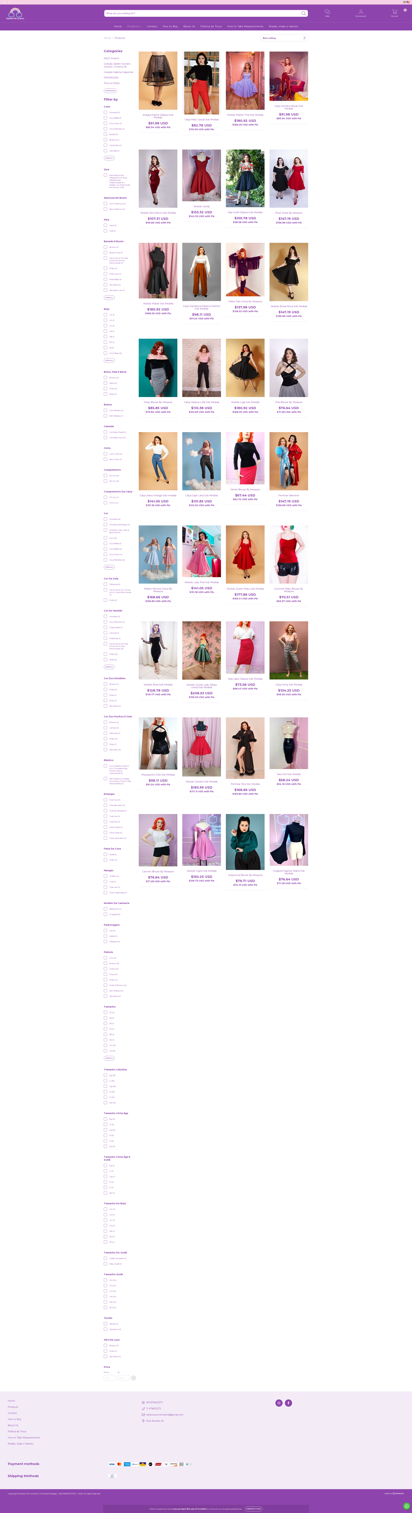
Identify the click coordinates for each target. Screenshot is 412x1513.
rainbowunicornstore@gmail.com (164, 1414)
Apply (133, 1378)
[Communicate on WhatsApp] (406, 1506)
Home (118, 26)
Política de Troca (211, 26)
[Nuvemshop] (394, 1494)
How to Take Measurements (245, 26)
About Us (189, 26)
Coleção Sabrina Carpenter (119, 72)
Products (133, 26)
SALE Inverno (111, 58)
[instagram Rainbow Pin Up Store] (4, 2)
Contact (152, 26)
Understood (253, 1509)
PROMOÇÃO (111, 77)
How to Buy (170, 26)
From (106, 1372)
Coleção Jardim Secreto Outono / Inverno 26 (117, 65)
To (118, 1372)
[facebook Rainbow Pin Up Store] (9, 2)
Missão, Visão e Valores (283, 26)
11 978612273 (153, 1408)
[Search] (304, 13)
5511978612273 (154, 1402)
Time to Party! (112, 83)
